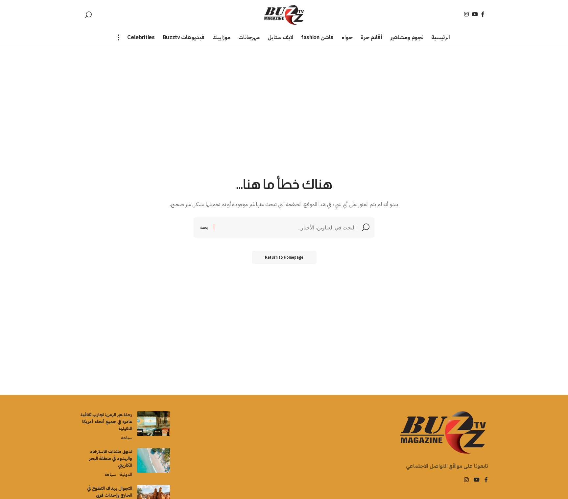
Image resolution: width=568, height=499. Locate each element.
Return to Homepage (284, 257)
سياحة (126, 438)
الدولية (126, 474)
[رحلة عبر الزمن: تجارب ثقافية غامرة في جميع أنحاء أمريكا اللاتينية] (153, 423)
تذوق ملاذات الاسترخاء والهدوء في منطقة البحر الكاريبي (110, 458)
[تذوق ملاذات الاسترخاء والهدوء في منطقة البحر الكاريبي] (153, 460)
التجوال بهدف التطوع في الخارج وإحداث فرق (109, 492)
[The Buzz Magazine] (284, 15)
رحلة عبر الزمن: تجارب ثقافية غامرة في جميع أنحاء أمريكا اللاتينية (106, 421)
